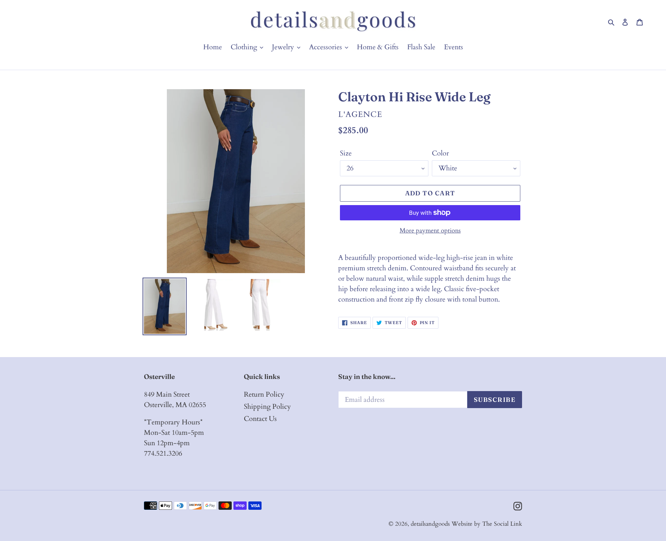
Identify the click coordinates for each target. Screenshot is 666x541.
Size (346, 153)
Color (440, 153)
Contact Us (260, 418)
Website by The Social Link (487, 524)
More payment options (430, 230)
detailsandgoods (430, 524)
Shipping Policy (267, 406)
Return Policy (264, 394)
